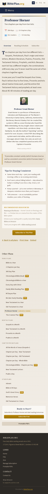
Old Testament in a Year (14, 307)
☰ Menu (9, 10)
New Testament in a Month (15, 329)
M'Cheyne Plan (11, 293)
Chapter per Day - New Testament (18, 352)
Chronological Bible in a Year (16, 280)
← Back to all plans (10, 240)
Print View (24, 240)
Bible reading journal (29, 225)
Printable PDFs (24, 424)
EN (33, 3)
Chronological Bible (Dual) (17, 276)
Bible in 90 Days (11, 388)
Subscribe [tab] (35, 46)
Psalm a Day (10, 374)
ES (36, 3)
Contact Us (6, 475)
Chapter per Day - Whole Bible (16, 360)
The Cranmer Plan (14, 315)
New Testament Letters (14, 369)
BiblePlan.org (28, 489)
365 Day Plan (10, 271)
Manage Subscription (10, 463)
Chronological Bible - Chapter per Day (21, 365)
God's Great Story (14, 392)
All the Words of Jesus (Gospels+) (18, 347)
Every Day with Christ (13, 285)
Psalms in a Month (12, 338)
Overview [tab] (7, 46)
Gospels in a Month (12, 324)
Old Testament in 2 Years (15, 401)
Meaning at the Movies (11, 211)
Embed (33, 240)
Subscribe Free (24, 417)
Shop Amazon (7, 480)
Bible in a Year (11, 263)
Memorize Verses (12, 397)
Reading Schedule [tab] (21, 46)
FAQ (4, 457)
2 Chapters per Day (13, 267)
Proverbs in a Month (13, 333)
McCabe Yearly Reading (16, 298)
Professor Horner (11, 311)
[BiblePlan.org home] (15, 3)
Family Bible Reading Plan (17, 289)
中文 (40, 3)
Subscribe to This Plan (24, 232)
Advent (8, 383)
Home (5, 454)
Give (4, 460)
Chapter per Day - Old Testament (18, 356)
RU (44, 3)
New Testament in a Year (15, 302)
